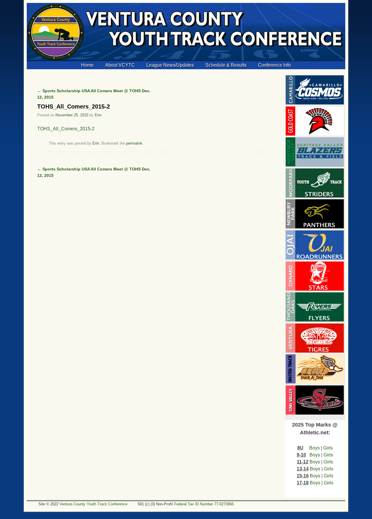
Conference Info (274, 65)
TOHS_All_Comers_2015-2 (65, 128)
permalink (134, 143)
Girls (328, 447)
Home (87, 65)
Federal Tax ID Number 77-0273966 (204, 504)
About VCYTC (120, 65)
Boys (314, 447)
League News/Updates (170, 65)
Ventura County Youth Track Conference (93, 504)
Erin (98, 115)
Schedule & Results (225, 65)
